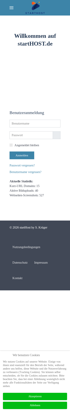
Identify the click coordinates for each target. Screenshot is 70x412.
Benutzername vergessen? (28, 175)
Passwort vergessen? (25, 169)
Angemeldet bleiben (28, 148)
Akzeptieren (35, 396)
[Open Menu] (11, 8)
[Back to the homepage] (35, 8)
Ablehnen (35, 405)
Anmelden (22, 158)
